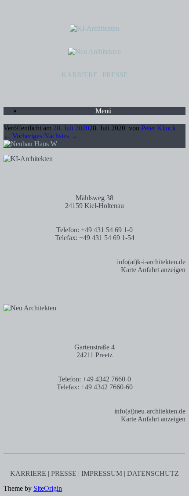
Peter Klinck (158, 128)
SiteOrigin (47, 488)
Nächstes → (61, 136)
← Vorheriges (23, 136)
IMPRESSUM (101, 473)
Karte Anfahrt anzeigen (153, 269)
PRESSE (115, 75)
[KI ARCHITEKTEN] (94, 28)
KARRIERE (80, 75)
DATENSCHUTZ (153, 473)
